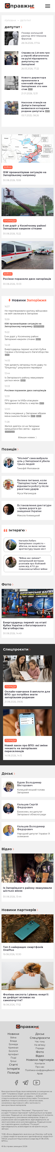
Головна (10, 20)
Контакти (40, 1063)
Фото (6, 584)
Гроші (13, 1061)
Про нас (39, 1067)
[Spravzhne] (19, 6)
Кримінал (13, 1047)
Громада (13, 1044)
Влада (13, 1041)
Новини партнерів (19, 910)
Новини (29, 300)
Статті (13, 1064)
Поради (39, 1048)
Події (13, 1057)
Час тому (40, 1041)
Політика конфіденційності (40, 1070)
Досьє (7, 773)
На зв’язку (39, 1045)
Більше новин (26, 437)
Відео (7, 849)
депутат (25, 20)
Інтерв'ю (17, 530)
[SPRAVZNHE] (27, 1027)
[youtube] (36, 1083)
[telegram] (25, 1083)
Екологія (13, 1051)
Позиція (9, 449)
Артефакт (13, 1054)
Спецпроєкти (15, 649)
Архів (40, 1073)
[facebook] (16, 1083)
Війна (13, 1037)
